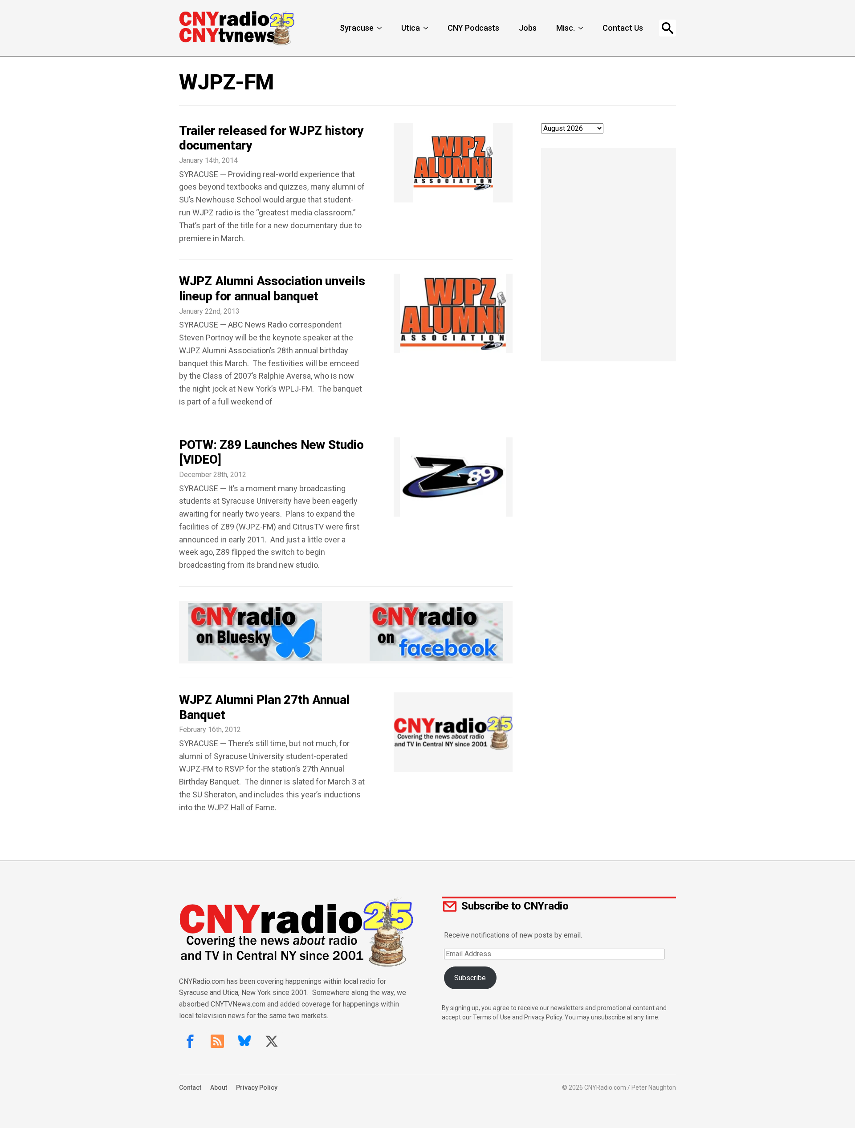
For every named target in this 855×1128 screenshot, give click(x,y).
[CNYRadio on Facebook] (190, 1041)
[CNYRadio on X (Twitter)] (272, 1041)
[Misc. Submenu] (581, 28)
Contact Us (623, 27)
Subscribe (470, 978)
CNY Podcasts (473, 27)
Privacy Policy (256, 1087)
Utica (410, 27)
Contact (190, 1087)
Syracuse (357, 27)
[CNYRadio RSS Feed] (217, 1041)
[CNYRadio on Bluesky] (244, 1041)
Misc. (565, 27)
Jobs (528, 27)
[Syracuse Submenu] (380, 28)
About (218, 1087)
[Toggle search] (667, 28)
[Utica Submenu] (426, 28)
